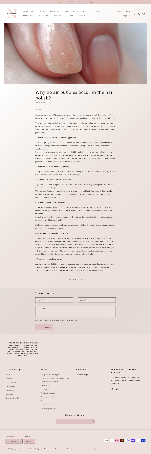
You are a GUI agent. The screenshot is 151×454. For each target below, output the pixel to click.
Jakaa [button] (39, 109)
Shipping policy (71, 449)
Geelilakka (9, 394)
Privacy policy (48, 449)
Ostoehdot (44, 389)
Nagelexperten (15, 449)
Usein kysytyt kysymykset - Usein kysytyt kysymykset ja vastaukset (55, 380)
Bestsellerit (9, 378)
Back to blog (77, 279)
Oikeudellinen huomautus (49, 405)
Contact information (84, 449)
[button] (35, 11)
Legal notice (96, 449)
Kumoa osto (45, 401)
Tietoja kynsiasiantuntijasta (50, 375)
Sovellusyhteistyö (82, 375)
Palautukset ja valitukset (49, 397)
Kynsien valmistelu (12, 398)
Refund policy (38, 449)
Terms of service (60, 449)
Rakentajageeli (10, 390)
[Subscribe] (92, 421)
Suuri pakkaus (10, 386)
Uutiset (8, 375)
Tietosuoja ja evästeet (48, 409)
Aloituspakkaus (11, 382)
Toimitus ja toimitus (48, 393)
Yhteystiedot (45, 385)
